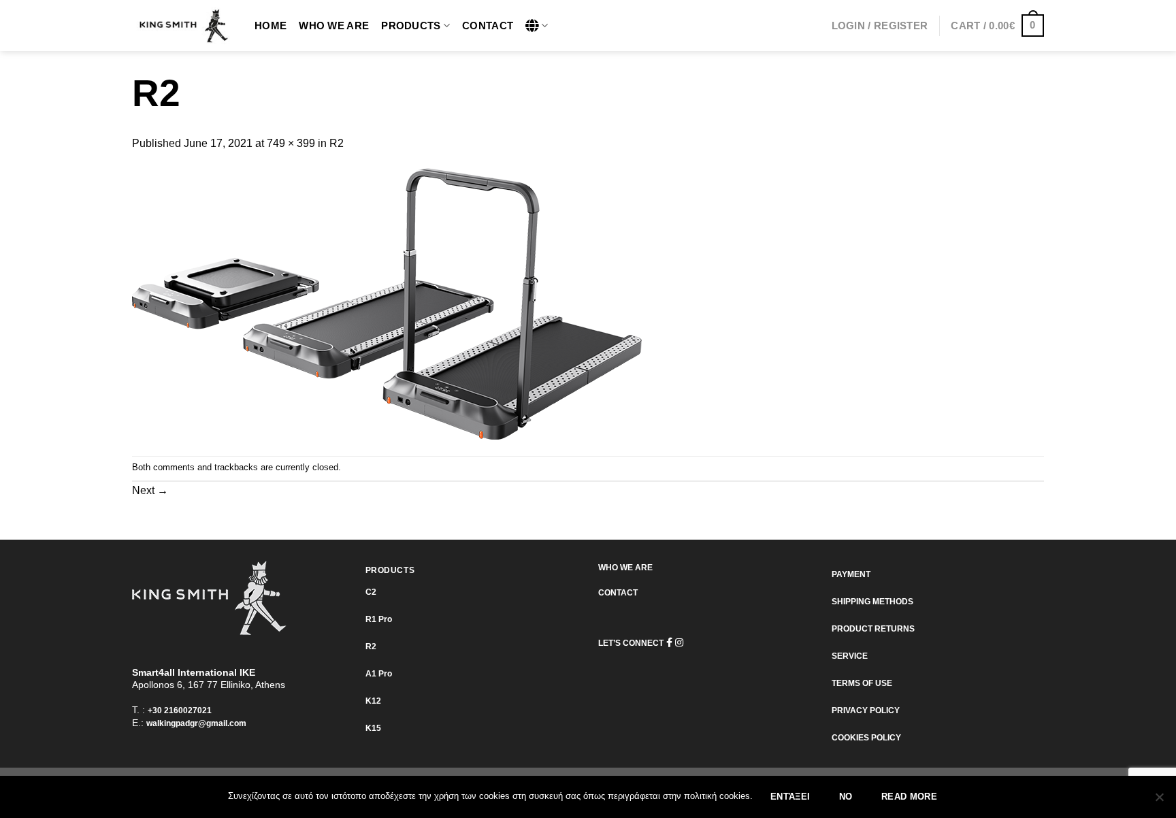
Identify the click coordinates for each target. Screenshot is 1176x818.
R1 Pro (378, 619)
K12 (373, 701)
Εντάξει (790, 797)
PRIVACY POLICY (866, 710)
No (846, 797)
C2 (370, 592)
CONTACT (618, 593)
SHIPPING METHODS (872, 601)
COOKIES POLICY (866, 737)
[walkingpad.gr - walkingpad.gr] (183, 25)
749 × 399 (291, 143)
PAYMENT (851, 574)
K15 (373, 728)
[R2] (387, 303)
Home (271, 25)
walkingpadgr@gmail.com (196, 723)
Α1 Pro (378, 673)
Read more (909, 797)
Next (150, 490)
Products (410, 25)
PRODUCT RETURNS (873, 629)
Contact (487, 25)
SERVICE (850, 656)
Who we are (334, 25)
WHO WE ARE (625, 567)
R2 (336, 143)
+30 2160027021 (180, 710)
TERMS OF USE (862, 683)
